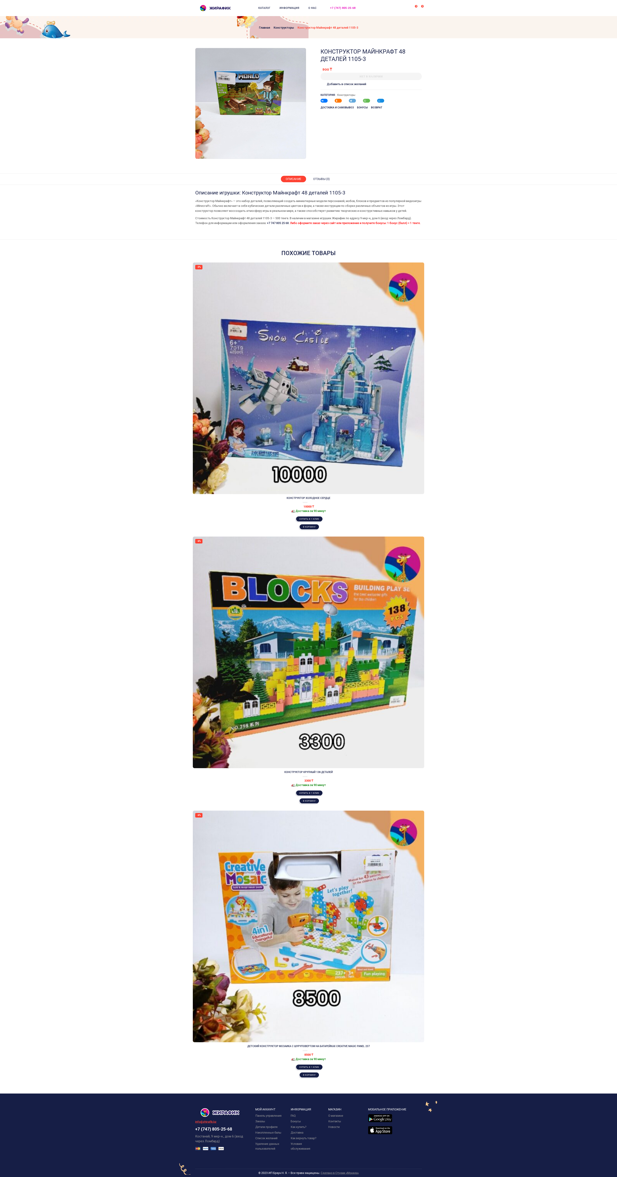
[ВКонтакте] (326, 101)
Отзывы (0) (321, 179)
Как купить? (298, 1127)
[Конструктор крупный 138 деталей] (308, 652)
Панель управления (268, 1115)
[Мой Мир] (382, 101)
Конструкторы (284, 27)
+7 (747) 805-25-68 (343, 7)
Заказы (260, 1121)
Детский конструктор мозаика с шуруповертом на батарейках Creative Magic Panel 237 (308, 1046)
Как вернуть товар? (303, 1138)
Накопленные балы (268, 1132)
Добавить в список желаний (346, 84)
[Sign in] (408, 8)
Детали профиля (266, 1127)
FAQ (293, 1115)
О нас (312, 7)
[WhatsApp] (368, 101)
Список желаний (266, 1138)
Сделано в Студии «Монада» (340, 1173)
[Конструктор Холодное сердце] (308, 378)
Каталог (264, 7)
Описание (293, 179)
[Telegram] (354, 101)
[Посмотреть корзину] (420, 8)
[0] (414, 8)
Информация (289, 7)
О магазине (335, 1115)
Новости (334, 1127)
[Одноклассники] (340, 101)
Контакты (334, 1121)
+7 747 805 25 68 (278, 223)
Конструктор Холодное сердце (308, 498)
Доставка (297, 1132)
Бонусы (296, 1121)
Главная (264, 27)
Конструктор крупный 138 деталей (308, 772)
